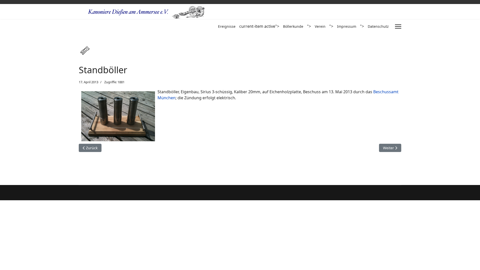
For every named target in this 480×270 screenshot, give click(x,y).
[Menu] (398, 26)
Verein (320, 26)
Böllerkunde (293, 26)
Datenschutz (378, 26)
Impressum (346, 26)
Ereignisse (227, 26)
